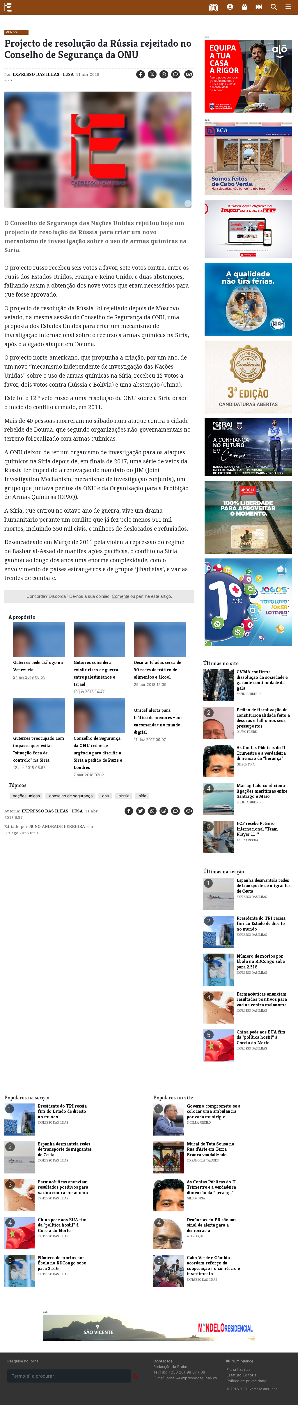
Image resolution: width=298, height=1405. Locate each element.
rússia (123, 795)
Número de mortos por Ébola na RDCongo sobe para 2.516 (261, 961)
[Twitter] (152, 74)
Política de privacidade (246, 1381)
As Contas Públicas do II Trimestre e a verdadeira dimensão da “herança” (261, 752)
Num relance (241, 1361)
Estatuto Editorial (241, 1375)
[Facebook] (140, 74)
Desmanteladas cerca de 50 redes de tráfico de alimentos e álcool (157, 669)
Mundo (11, 32)
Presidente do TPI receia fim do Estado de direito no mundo (261, 923)
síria (142, 795)
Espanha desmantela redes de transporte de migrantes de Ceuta (263, 885)
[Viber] (163, 811)
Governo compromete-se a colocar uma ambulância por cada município (213, 1111)
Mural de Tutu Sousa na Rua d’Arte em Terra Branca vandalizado (210, 1149)
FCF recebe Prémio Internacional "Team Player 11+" (257, 828)
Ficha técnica (238, 1369)
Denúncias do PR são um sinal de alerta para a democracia (211, 1225)
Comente (120, 596)
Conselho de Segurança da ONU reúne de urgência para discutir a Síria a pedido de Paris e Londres (98, 752)
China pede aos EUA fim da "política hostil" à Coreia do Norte (261, 1037)
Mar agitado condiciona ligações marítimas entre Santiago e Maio (262, 790)
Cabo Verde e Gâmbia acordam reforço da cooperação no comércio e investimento (213, 1266)
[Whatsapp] (163, 74)
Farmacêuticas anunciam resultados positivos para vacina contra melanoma (262, 999)
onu (105, 795)
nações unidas (26, 795)
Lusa (68, 74)
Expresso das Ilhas (36, 74)
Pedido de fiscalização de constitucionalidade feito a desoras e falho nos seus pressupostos (263, 718)
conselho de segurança (70, 795)
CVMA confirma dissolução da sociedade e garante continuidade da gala (262, 680)
